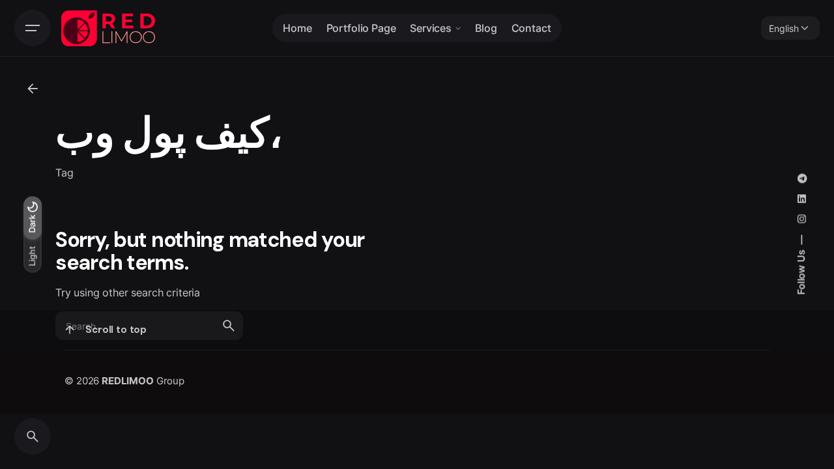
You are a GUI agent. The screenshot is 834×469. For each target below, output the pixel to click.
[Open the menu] (32, 28)
